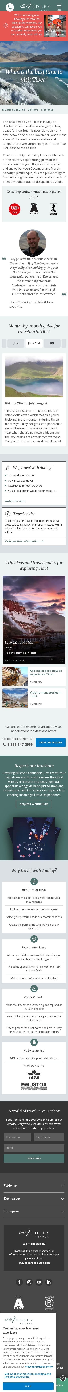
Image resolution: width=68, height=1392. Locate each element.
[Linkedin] (48, 1282)
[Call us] (10, 7)
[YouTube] (39, 1282)
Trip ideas (47, 109)
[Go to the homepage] (35, 7)
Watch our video (15, 501)
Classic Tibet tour (20, 642)
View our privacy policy (39, 1366)
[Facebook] (19, 1282)
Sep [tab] (52, 343)
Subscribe (34, 1158)
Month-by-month (13, 109)
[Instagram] (29, 1282)
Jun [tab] (16, 343)
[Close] (63, 1378)
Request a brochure (34, 804)
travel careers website (34, 1262)
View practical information (22, 541)
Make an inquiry (50, 742)
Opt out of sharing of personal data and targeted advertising (28, 1375)
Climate (33, 109)
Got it (28, 1386)
